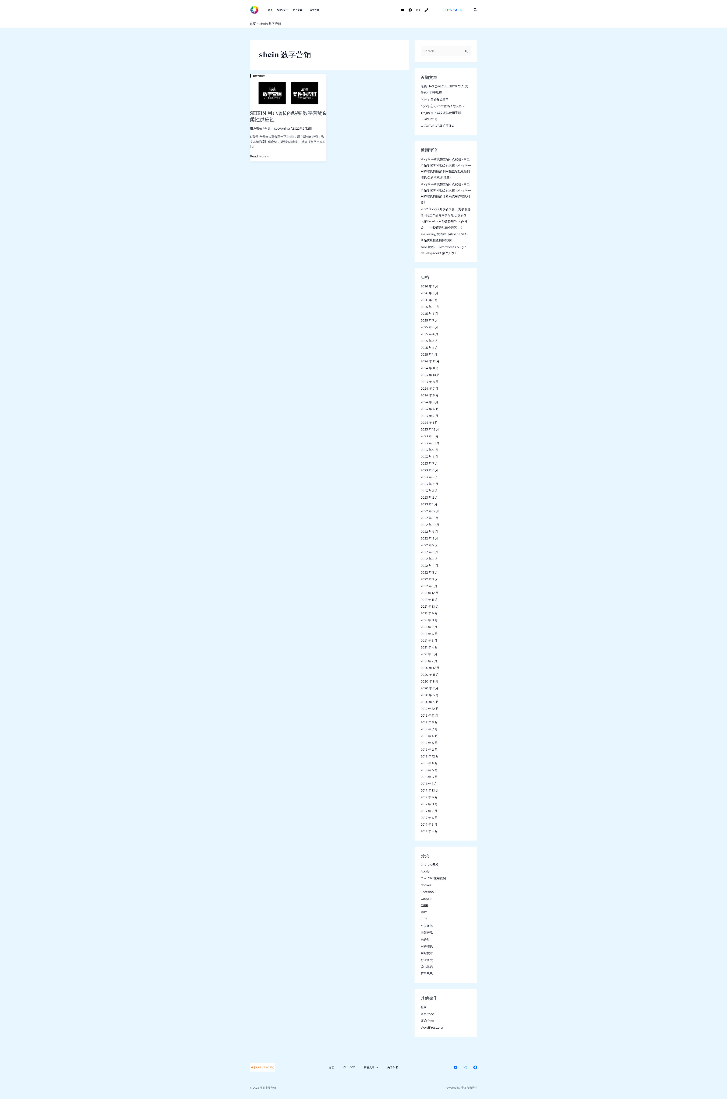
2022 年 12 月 (430, 511)
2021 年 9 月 (429, 613)
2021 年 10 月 (430, 606)
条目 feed (427, 1014)
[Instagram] (465, 1067)
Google (426, 899)
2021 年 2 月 (429, 661)
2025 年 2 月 (429, 347)
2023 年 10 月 (430, 443)
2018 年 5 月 (429, 770)
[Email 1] (418, 10)
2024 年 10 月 (430, 375)
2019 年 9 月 (429, 722)
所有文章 (297, 9)
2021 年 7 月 (429, 627)
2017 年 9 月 (429, 797)
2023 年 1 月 (429, 504)
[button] (452, 10)
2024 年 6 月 (429, 395)
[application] (303, 10)
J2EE (424, 905)
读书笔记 (427, 967)
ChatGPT (283, 9)
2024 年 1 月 (429, 422)
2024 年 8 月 (429, 382)
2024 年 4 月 (430, 409)
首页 (270, 9)
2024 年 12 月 (430, 361)
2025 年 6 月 (429, 327)
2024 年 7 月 (429, 388)
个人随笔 (427, 926)
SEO (424, 919)
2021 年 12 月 (429, 593)
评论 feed (427, 1021)
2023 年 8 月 (429, 456)
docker (426, 885)
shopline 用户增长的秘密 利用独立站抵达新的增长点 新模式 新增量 (446, 171)
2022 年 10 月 (430, 525)
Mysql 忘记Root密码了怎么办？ (443, 106)
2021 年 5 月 (429, 640)
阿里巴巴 (427, 973)
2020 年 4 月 (430, 702)
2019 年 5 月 (429, 743)
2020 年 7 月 (429, 688)
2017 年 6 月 (429, 818)
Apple (425, 871)
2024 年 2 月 (429, 416)
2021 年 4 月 (429, 647)
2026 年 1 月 (429, 300)
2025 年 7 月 (429, 320)
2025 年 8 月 (429, 313)
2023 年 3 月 (429, 491)
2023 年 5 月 (429, 477)
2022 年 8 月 (429, 538)
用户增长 (256, 128)
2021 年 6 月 (429, 634)
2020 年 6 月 (429, 695)
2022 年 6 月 (429, 552)
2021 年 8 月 (429, 620)
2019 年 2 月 (429, 749)
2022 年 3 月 (429, 572)
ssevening (428, 234)
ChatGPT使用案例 (433, 878)
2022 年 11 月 (429, 518)
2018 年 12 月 (430, 756)
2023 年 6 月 (429, 470)
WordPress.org (432, 1027)
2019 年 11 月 (429, 715)
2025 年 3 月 (429, 341)
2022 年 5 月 (429, 559)
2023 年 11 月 (429, 436)
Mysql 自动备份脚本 (435, 99)
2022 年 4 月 (429, 565)
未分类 (425, 939)
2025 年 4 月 (429, 334)
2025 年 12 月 (430, 307)
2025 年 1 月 (429, 354)
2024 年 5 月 (429, 402)
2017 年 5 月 (429, 824)
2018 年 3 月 (429, 777)
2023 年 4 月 (429, 484)
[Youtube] (402, 10)
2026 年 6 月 (429, 293)
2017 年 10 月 (430, 790)
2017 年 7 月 (429, 811)
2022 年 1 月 (429, 586)
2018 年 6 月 (429, 763)
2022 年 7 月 (429, 545)
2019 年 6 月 (429, 736)
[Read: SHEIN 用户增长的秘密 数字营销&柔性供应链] (288, 89)
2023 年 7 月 (429, 463)
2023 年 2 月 (429, 497)
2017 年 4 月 (429, 831)
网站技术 (427, 953)
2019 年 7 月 (429, 729)
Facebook (428, 892)
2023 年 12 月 (430, 429)
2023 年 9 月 (429, 450)
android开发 (429, 864)
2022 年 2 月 (429, 579)
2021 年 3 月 (429, 654)
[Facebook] (410, 10)
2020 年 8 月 (429, 681)
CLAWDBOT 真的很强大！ (439, 126)
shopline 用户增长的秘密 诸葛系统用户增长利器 (446, 196)
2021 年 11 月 (429, 600)
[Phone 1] (426, 10)
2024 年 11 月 (430, 368)
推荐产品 (427, 933)
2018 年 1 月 (429, 783)
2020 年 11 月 (430, 674)
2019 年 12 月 (430, 709)
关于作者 (314, 9)
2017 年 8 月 (429, 804)
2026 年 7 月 (429, 286)
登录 (424, 1007)
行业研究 (427, 960)
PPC (424, 912)
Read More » (259, 156)
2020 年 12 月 (430, 668)
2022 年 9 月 (429, 531)
